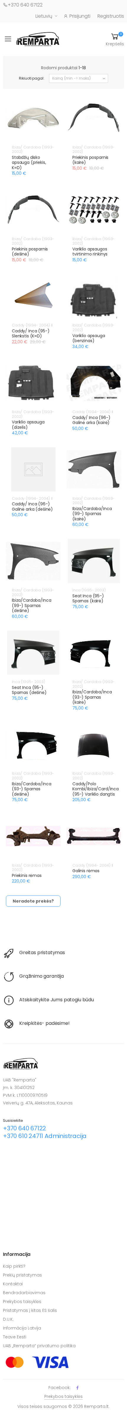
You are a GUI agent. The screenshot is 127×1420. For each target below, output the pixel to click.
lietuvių (43, 16)
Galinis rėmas (86, 871)
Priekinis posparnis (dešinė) (30, 251)
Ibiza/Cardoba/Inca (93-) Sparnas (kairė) (92, 697)
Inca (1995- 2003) (89, 590)
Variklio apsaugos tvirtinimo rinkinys (90, 251)
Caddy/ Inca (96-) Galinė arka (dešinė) (32, 506)
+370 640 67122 (25, 4)
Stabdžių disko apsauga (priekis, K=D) (29, 162)
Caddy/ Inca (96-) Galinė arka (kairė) (91, 420)
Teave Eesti (14, 1337)
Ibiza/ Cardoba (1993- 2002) (33, 149)
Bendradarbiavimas (24, 1293)
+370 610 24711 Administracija (45, 1136)
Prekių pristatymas (22, 1275)
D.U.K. (8, 1319)
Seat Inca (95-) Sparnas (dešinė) (29, 690)
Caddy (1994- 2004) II (32, 325)
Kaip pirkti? (14, 1266)
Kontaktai (13, 1284)
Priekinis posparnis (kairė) (90, 160)
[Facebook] (77, 1388)
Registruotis (110, 16)
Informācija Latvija (22, 1328)
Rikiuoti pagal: (31, 78)
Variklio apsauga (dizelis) (28, 424)
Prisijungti (80, 16)
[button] (115, 39)
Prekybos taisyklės (22, 1301)
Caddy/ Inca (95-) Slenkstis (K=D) (31, 333)
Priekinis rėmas (27, 875)
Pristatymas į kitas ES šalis (30, 1310)
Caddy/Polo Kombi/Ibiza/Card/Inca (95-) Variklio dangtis (95, 789)
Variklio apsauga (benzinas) (88, 338)
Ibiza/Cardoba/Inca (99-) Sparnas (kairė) (92, 514)
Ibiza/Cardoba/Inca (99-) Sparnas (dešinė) (31, 605)
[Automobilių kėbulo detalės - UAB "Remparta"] (38, 38)
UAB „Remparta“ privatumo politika (39, 1346)
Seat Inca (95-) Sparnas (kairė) (88, 598)
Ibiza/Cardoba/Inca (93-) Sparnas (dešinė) (31, 789)
